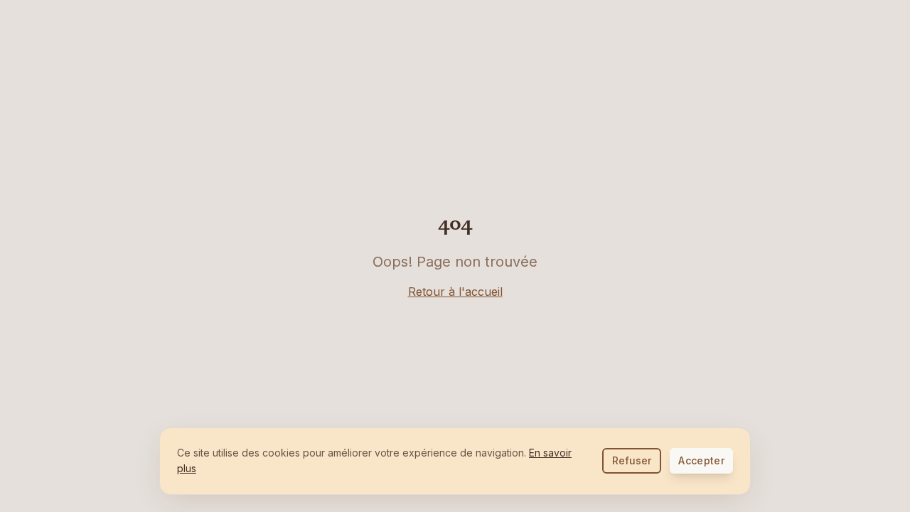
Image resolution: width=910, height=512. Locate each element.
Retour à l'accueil (455, 291)
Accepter (701, 460)
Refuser (631, 460)
